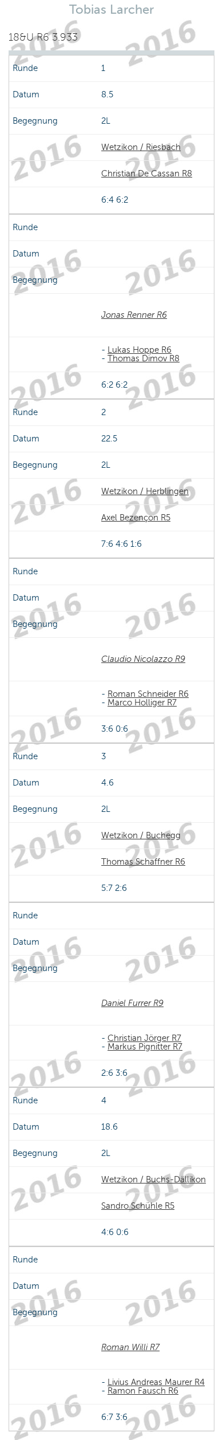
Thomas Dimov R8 (143, 358)
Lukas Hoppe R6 (139, 349)
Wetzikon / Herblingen (145, 491)
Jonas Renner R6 (134, 314)
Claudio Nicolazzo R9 (143, 659)
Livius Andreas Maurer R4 (156, 1382)
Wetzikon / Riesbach (141, 147)
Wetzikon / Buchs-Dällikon (153, 1179)
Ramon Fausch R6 (142, 1390)
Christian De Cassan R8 (146, 173)
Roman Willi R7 (130, 1347)
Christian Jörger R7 (144, 1038)
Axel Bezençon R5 (135, 517)
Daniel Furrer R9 (132, 1003)
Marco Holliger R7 (142, 702)
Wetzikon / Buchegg (141, 835)
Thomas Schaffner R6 (143, 861)
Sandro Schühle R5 (137, 1205)
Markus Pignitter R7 (144, 1046)
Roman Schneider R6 (148, 694)
